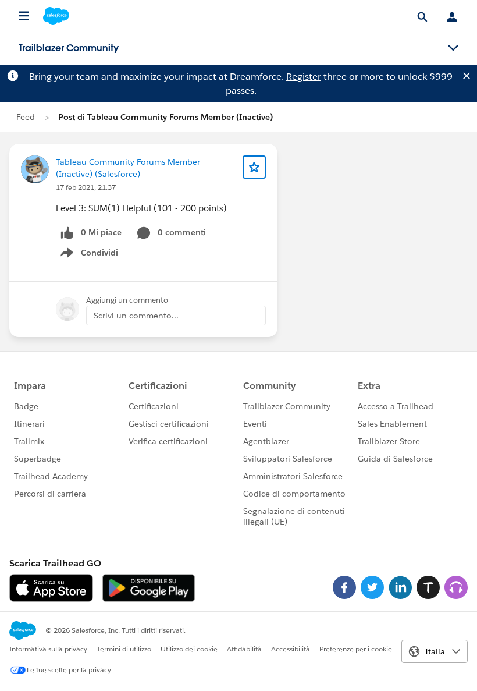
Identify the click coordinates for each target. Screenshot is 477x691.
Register (303, 76)
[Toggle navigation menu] (453, 48)
